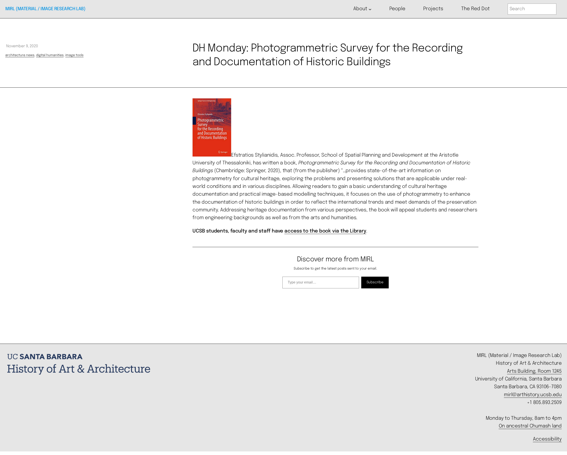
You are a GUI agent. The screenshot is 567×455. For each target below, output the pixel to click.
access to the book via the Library (325, 231)
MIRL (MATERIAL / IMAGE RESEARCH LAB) (45, 9)
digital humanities (50, 55)
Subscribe (375, 282)
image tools (74, 55)
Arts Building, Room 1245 (534, 371)
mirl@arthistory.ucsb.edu (533, 394)
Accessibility (547, 439)
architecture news (19, 55)
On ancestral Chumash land (530, 426)
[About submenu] (370, 9)
